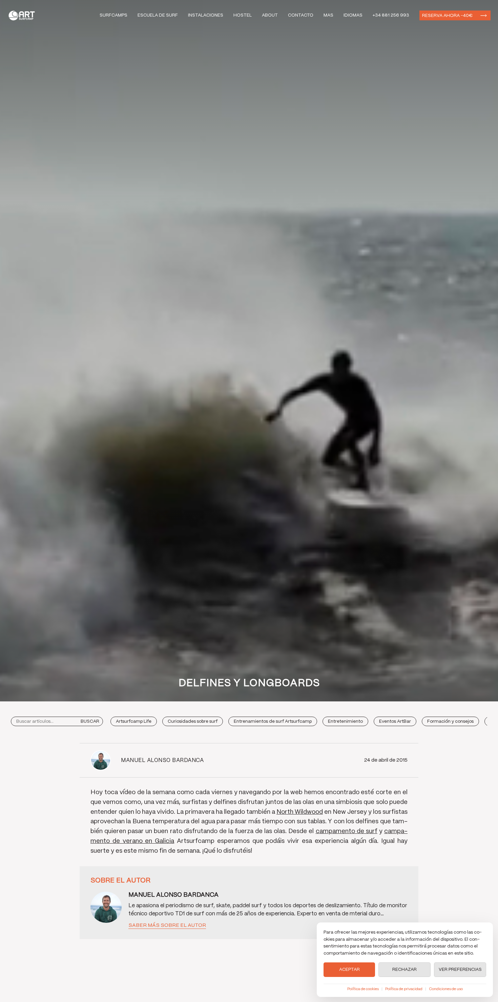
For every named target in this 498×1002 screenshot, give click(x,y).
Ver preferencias (460, 969)
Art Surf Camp (23, 15)
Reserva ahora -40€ (447, 16)
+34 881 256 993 (391, 15)
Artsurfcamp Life (133, 721)
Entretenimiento (345, 721)
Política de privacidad (403, 989)
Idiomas (353, 15)
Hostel (242, 15)
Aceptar (349, 969)
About (270, 15)
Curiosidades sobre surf (192, 721)
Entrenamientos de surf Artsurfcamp (273, 721)
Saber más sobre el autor (167, 925)
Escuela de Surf (158, 15)
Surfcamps (113, 15)
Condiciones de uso (446, 989)
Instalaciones (205, 15)
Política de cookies (363, 989)
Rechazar (404, 969)
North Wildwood (299, 812)
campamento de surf (346, 831)
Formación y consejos (450, 721)
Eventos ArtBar (395, 721)
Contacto (300, 15)
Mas (328, 15)
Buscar (90, 721)
